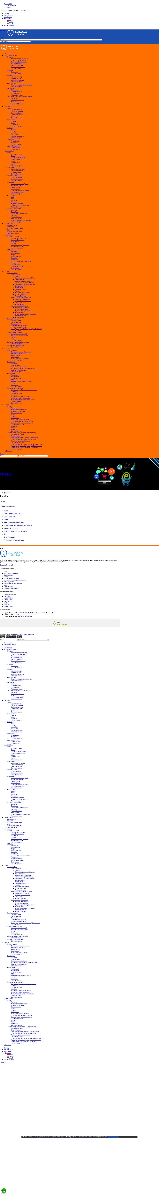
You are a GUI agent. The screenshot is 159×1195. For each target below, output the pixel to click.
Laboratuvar (8, 451)
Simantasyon (11, 182)
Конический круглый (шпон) (24, 283)
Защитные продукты (17, 80)
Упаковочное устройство (19, 367)
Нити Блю (14, 133)
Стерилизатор (15, 365)
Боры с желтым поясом (22, 299)
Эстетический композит (18, 60)
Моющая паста (16, 218)
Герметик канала (16, 109)
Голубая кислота (16, 91)
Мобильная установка (18, 353)
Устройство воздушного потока (21, 396)
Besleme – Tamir (12, 175)
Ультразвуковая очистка (18, 370)
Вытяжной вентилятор (18, 238)
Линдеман (14, 339)
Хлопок (13, 416)
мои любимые (8, 15)
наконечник (15, 241)
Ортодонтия (15, 268)
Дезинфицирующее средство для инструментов (26, 446)
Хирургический (16, 256)
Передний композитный (19, 62)
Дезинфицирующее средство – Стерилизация (21, 432)
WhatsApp (3, 30)
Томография (15, 376)
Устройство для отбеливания (20, 398)
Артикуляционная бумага (19, 157)
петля (13, 383)
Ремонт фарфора (16, 177)
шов (8, 230)
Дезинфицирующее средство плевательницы (25, 437)
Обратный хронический (19, 325)
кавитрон (14, 395)
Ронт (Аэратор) (16, 322)
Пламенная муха (20, 286)
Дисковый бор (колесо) (22, 292)
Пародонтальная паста (14, 231)
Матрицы (14, 98)
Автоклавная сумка (17, 434)
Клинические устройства (15, 388)
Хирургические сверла (14, 332)
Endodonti (8, 106)
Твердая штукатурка (17, 203)
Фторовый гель (16, 78)
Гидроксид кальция (17, 114)
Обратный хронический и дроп (25, 278)
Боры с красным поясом (23, 301)
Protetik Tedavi (9, 151)
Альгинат (14, 202)
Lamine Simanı (15, 189)
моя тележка (8, 17)
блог (5, 534)
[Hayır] (118, 1137)
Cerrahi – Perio (9, 223)
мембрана (10, 226)
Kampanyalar (8, 647)
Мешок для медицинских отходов (22, 423)
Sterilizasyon (11, 362)
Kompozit (10, 57)
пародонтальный (16, 264)
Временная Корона (17, 170)
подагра (13, 121)
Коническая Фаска (20, 289)
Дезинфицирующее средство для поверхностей (26, 444)
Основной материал (17, 100)
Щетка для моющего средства (21, 220)
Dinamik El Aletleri (13, 236)
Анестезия (14, 259)
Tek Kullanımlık (9, 404)
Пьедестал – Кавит (17, 111)
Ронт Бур (17, 276)
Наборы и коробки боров (15, 345)
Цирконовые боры (20, 315)
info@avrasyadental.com (25, 616)
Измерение (14, 263)
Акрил (13, 156)
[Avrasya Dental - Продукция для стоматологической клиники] (17, 36)
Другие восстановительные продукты (19, 96)
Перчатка (14, 408)
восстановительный (11, 55)
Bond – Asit (10, 88)
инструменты (9, 235)
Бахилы (13, 414)
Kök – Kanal (11, 119)
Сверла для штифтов (21, 309)
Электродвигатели (17, 246)
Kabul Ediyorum (112, 1137)
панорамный (15, 375)
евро (8, 7)
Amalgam (10, 70)
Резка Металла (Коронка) (19, 334)
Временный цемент (17, 185)
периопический (16, 378)
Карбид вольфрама (13, 319)
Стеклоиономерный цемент (20, 190)
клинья (13, 101)
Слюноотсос (15, 418)
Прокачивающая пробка (15, 228)
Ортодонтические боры (18, 327)
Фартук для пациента (18, 411)
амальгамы (14, 72)
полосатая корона (17, 172)
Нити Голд (14, 134)
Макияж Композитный (18, 67)
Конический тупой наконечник (25, 284)
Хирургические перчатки (19, 409)
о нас (6, 511)
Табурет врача (15, 355)
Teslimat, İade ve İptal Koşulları (16, 531)
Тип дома (14, 210)
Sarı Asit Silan (15, 93)
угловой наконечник (17, 240)
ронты (13, 337)
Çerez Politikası (10, 516)
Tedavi (9, 108)
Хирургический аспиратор (19, 358)
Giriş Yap (6, 13)
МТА (12, 116)
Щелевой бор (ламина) (22, 307)
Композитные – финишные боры (21, 297)
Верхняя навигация (10, 644)
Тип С (13, 198)
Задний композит (16, 63)
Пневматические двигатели (20, 245)
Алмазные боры (12, 273)
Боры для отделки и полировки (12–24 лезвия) (26, 329)
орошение (14, 124)
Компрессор (15, 357)
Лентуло (13, 131)
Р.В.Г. (12, 380)
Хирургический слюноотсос (20, 419)
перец (13, 123)
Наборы (13, 243)
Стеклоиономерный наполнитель (21, 85)
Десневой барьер (16, 217)
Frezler (7, 271)
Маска (13, 428)
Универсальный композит (19, 58)
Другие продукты (16, 68)
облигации (14, 90)
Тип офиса (14, 212)
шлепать (14, 426)
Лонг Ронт (14, 324)
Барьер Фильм (15, 436)
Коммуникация (9, 537)
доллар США (8, 4)
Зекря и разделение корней (20, 335)
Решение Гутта (15, 147)
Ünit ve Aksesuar (12, 350)
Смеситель (14, 391)
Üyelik (6, 474)
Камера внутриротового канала (21, 381)
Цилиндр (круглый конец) (23, 281)
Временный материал (18, 169)
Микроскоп (14, 385)
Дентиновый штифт (17, 103)
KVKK (6, 519)
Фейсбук (3, 565)
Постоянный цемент (17, 192)
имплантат (14, 251)
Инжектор (14, 429)
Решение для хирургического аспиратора (24, 447)
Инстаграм (9, 565)
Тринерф (14, 142)
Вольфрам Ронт (16, 320)
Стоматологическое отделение (21, 352)
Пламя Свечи (19, 287)
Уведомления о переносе (14, 540)
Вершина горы (15, 253)
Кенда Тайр (18, 302)
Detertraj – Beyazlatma (14, 208)
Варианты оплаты (11, 528)
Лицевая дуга (15, 162)
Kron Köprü (11, 167)
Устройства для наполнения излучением (24, 390)
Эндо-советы (15, 149)
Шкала (13, 161)
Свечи (13, 164)
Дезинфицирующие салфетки (20, 441)
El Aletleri (10, 250)
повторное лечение (17, 136)
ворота (13, 129)
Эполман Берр (19, 312)
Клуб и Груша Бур (20, 294)
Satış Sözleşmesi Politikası (14, 522)
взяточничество (12, 225)
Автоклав (14, 363)
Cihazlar (7, 348)
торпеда (17, 291)
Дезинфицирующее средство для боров (23, 439)
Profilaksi (14, 215)
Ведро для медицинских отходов (22, 421)
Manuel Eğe (10, 139)
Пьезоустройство (16, 393)
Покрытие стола (16, 413)
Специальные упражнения (19, 306)
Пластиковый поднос (18, 424)
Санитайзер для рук (17, 442)
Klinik (9, 406)
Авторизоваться (9, 25)
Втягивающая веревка (18, 159)
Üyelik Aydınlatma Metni (13, 514)
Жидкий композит (17, 65)
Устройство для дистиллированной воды (24, 368)
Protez (9, 152)
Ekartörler (14, 258)
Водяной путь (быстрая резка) (24, 311)
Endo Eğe (10, 128)
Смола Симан (15, 187)
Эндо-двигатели (16, 401)
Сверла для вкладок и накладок (25, 314)
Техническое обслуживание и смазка (23, 399)
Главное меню (8, 643)
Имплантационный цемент (19, 184)
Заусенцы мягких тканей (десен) (18, 342)
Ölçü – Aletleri (11, 195)
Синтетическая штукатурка (20, 205)
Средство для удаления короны (21, 261)
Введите (13, 197)
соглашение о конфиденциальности (18, 525)
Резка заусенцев (16, 274)
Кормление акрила (17, 179)
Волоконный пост (17, 105)
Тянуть (13, 254)
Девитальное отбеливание (19, 213)
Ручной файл (15, 141)
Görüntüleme (11, 373)
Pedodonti (10, 75)
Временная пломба (17, 113)
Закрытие (14, 200)
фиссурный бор (20, 279)
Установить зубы (16, 154)
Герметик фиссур (16, 77)
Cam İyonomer (11, 83)
